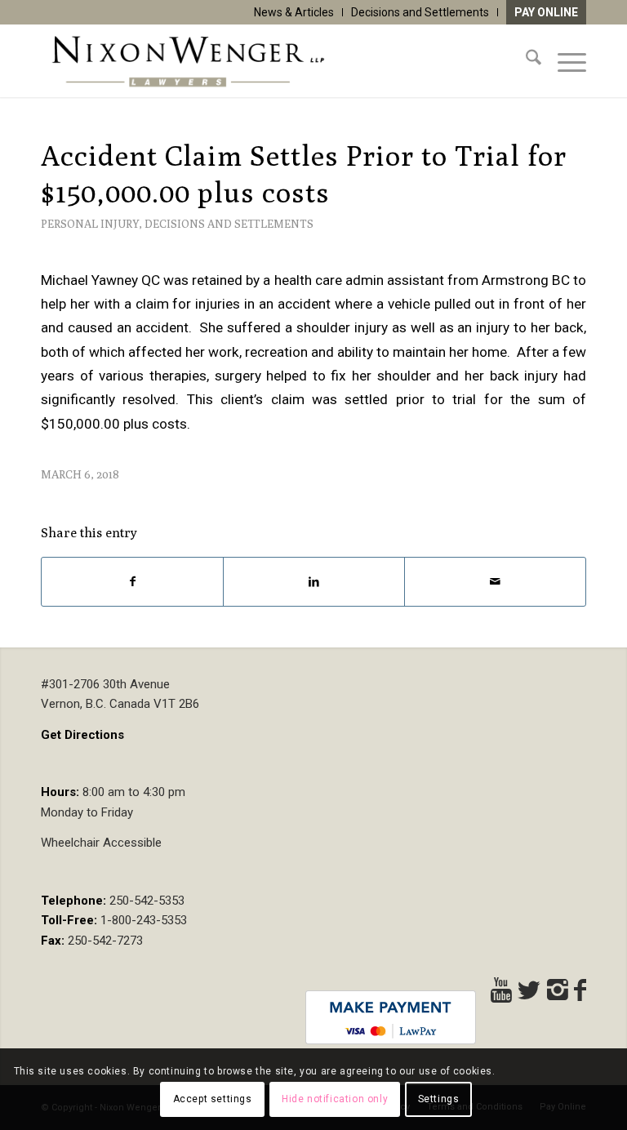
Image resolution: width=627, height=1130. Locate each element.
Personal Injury (90, 223)
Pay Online (546, 12)
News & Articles (294, 12)
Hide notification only (335, 1099)
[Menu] (563, 60)
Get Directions (82, 734)
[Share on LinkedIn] (314, 582)
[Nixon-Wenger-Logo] (188, 60)
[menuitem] (294, 12)
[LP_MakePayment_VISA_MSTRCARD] (390, 1017)
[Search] (525, 60)
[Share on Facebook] (132, 582)
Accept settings (212, 1099)
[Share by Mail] (495, 582)
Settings (439, 1099)
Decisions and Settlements (420, 12)
